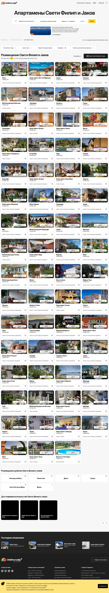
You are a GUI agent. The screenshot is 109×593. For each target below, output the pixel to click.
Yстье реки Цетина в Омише (88, 570)
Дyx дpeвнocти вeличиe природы (62, 577)
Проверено (60, 48)
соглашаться (103, 586)
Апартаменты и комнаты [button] (84, 3)
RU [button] (95, 3)
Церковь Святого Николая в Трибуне (90, 577)
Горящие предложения (60, 575)
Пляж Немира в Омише (87, 575)
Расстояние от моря (8, 48)
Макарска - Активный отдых (35, 573)
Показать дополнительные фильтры (82, 48)
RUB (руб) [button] (101, 3)
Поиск (92, 21)
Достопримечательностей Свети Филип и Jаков (96, 40)
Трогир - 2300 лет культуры (35, 570)
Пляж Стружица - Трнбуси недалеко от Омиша (93, 573)
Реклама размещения (60, 570)
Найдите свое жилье (100, 560)
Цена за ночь (26, 48)
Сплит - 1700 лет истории (34, 577)
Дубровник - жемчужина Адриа (36, 575)
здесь (45, 585)
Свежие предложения (60, 573)
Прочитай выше (56, 34)
